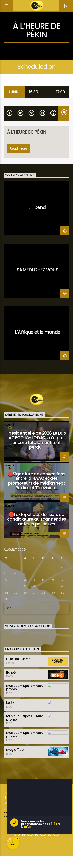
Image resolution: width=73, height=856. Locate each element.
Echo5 (11, 672)
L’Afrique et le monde (37, 332)
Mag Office (14, 749)
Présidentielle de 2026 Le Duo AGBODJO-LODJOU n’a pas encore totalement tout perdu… (36, 440)
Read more (18, 148)
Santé (9, 425)
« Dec (8, 608)
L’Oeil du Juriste (18, 659)
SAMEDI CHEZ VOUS (37, 269)
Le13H (10, 702)
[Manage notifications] (9, 839)
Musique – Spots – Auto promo (24, 687)
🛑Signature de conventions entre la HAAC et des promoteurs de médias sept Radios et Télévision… (36, 481)
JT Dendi (37, 207)
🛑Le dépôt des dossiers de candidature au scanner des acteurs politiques (36, 519)
